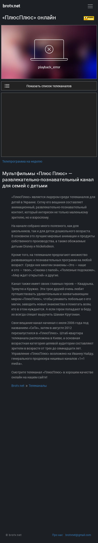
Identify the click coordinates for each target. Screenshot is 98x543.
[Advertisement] (49, 125)
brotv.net (11, 5)
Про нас (57, 535)
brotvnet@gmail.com (78, 535)
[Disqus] (49, 449)
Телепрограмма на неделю (22, 161)
